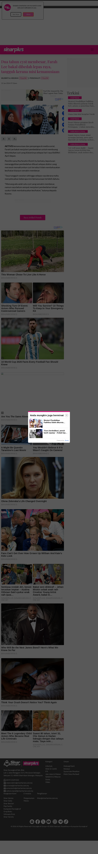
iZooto (67, 440)
